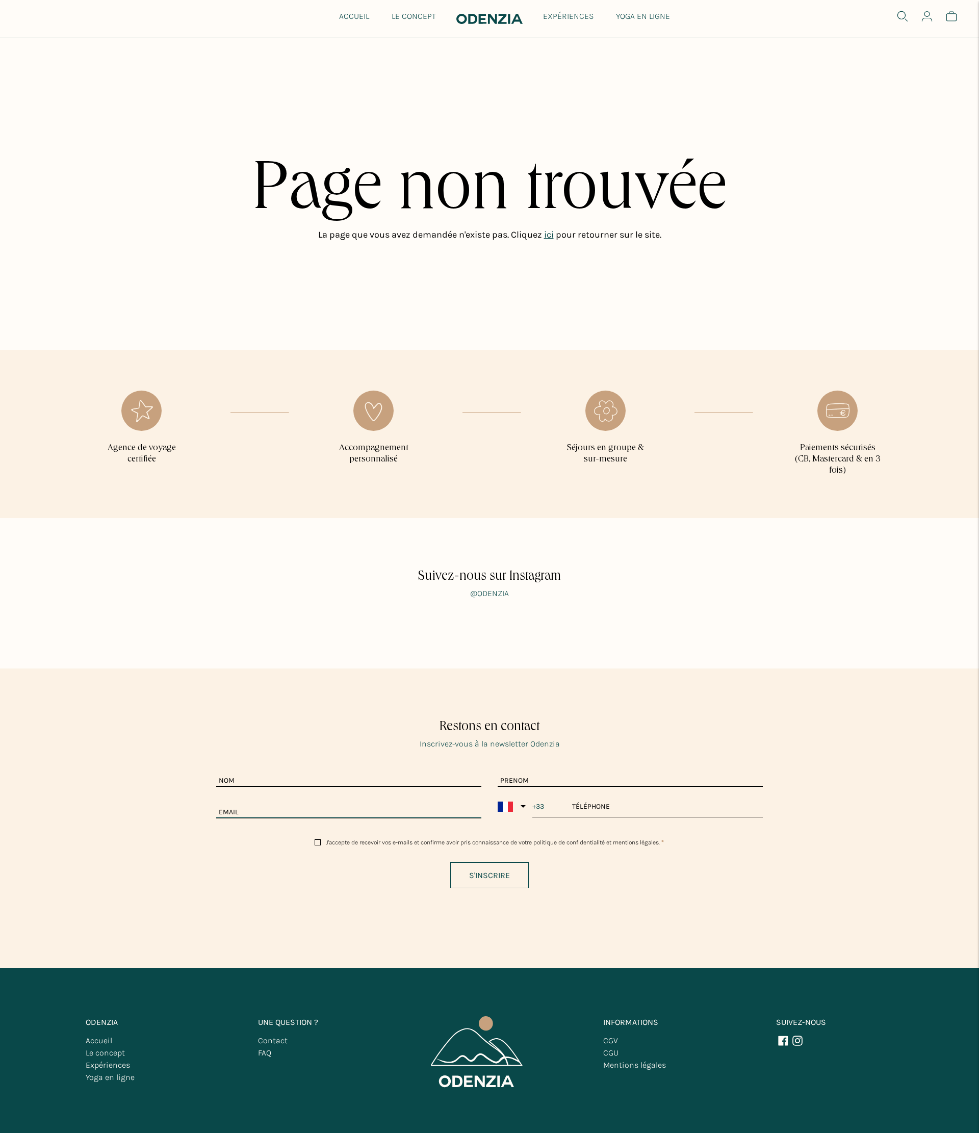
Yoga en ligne (643, 16)
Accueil (354, 16)
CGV (610, 1040)
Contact (273, 1040)
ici (549, 234)
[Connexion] (927, 16)
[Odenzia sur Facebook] (783, 1044)
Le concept (414, 16)
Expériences (568, 16)
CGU (611, 1053)
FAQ (264, 1053)
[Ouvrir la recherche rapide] (902, 16)
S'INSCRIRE (489, 875)
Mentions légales (634, 1065)
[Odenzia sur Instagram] (797, 1044)
